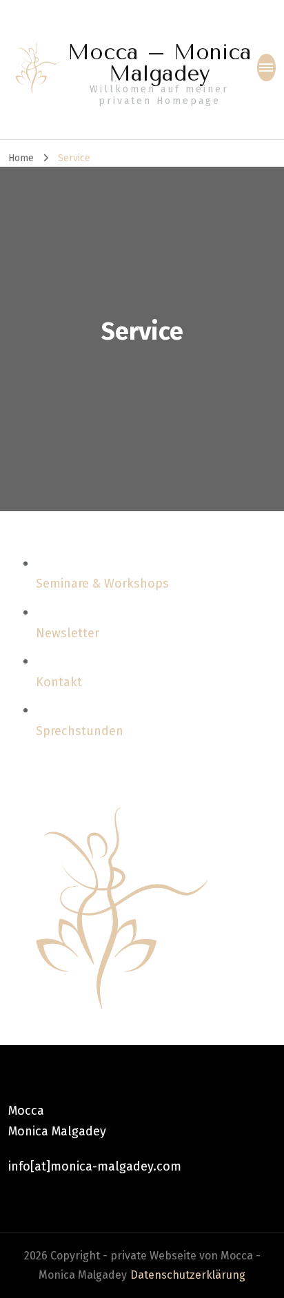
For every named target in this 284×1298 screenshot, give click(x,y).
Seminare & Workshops (102, 583)
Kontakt (59, 682)
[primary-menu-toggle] (266, 67)
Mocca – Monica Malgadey (160, 62)
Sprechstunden (79, 731)
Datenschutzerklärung (187, 1274)
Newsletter (67, 633)
